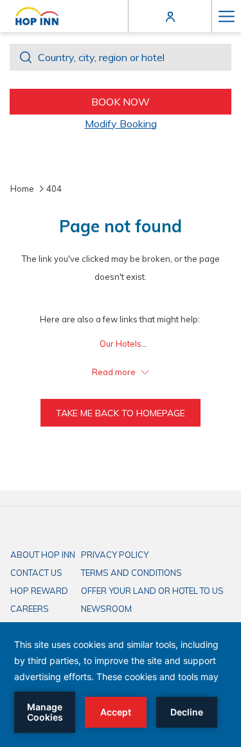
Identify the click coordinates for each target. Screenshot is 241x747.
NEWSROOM (106, 609)
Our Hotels (120, 343)
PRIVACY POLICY (114, 554)
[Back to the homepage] (37, 16)
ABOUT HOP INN (42, 554)
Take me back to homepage (120, 413)
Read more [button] (115, 372)
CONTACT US (36, 572)
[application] (120, 684)
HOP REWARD (39, 591)
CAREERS (29, 609)
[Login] (170, 16)
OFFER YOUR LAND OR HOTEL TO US (152, 591)
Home (22, 188)
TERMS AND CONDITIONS (131, 572)
